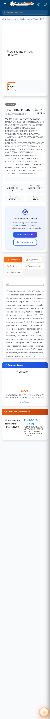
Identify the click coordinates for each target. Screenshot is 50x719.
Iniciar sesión (26, 234)
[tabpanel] (25, 318)
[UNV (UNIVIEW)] (40, 112)
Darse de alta (26, 242)
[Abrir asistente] (44, 712)
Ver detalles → (25, 402)
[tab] (13, 259)
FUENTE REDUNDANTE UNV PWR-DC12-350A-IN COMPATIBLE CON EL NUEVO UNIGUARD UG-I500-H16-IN (33, 431)
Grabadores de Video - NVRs (32, 19)
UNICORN (25, 391)
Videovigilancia (11, 19)
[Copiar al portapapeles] (32, 110)
